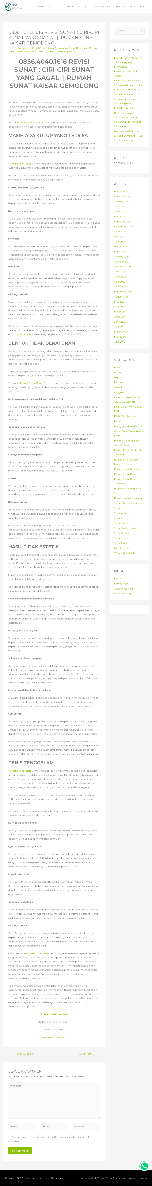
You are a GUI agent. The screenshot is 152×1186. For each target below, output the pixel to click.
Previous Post (24, 1054)
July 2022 (119, 271)
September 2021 (123, 291)
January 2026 (121, 201)
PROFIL (53, 6)
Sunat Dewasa (90, 48)
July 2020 (119, 316)
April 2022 (119, 281)
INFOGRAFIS (137, 6)
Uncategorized (122, 548)
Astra (144, 1178)
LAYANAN (68, 6)
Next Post (86, 1054)
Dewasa (118, 382)
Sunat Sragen (121, 543)
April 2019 (119, 341)
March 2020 (121, 331)
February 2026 (122, 196)
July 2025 (119, 206)
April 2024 (120, 241)
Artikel (117, 372)
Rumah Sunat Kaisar (42, 48)
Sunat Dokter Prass (19, 51)
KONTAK (121, 6)
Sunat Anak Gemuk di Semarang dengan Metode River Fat (126, 103)
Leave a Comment (18, 48)
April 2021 (119, 306)
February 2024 (122, 251)
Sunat (117, 508)
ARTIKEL (83, 6)
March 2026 (121, 191)
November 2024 (123, 226)
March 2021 (120, 311)
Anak (117, 367)
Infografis (119, 392)
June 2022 (120, 276)
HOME (41, 6)
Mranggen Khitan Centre (128, 426)
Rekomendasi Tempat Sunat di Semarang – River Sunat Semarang (128, 136)
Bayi (116, 377)
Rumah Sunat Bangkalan (128, 469)
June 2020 (120, 321)
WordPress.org (122, 593)
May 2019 (119, 336)
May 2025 (119, 216)
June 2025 (120, 211)
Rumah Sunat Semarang (128, 498)
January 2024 (121, 256)
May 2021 (119, 301)
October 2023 (122, 261)
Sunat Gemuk (38, 51)
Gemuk (118, 387)
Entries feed (121, 583)
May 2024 (119, 236)
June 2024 (120, 231)
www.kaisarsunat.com (54, 1037)
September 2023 (123, 266)
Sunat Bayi (75, 48)
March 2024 (121, 246)
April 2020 (120, 326)
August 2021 (121, 296)
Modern (118, 421)
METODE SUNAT (101, 6)
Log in (117, 578)
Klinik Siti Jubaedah (125, 416)
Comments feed (123, 588)
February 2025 (122, 221)
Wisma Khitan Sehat (125, 553)
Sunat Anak (61, 48)
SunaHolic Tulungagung (127, 503)
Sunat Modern (55, 51)
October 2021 (121, 286)
